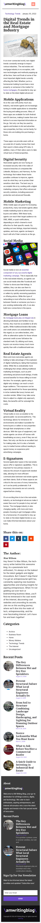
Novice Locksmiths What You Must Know (26, 736)
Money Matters (15, 640)
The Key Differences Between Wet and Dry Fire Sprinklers (26, 668)
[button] (33, 4)
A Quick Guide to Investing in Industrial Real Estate (26, 766)
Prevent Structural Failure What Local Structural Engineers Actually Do (26, 688)
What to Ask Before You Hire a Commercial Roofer (26, 750)
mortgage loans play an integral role (20, 318)
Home (11, 637)
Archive (12, 632)
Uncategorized (14, 649)
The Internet (13, 646)
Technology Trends (12, 14)
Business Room (15, 635)
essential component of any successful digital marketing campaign (17, 273)
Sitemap (20, 918)
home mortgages (10, 90)
